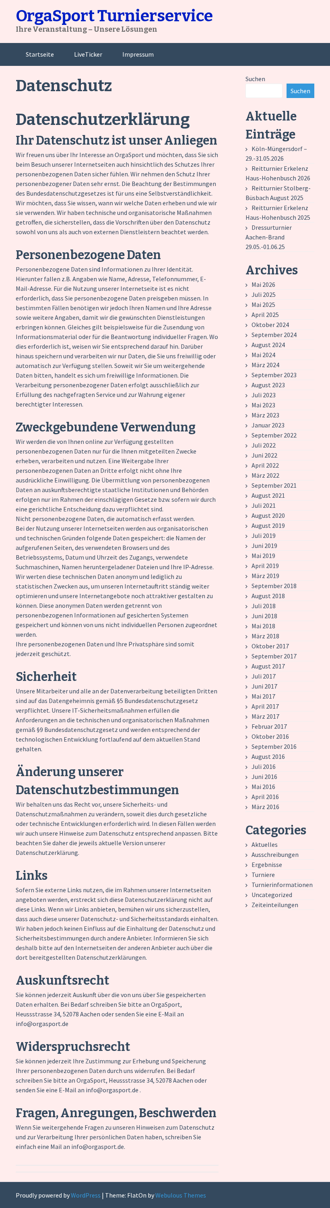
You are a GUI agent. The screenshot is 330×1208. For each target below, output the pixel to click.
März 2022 (265, 475)
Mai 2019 (263, 556)
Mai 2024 (263, 355)
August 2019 (268, 525)
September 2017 (274, 656)
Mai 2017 (263, 696)
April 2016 (265, 797)
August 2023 (268, 385)
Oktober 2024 (270, 325)
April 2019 (265, 566)
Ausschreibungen (275, 854)
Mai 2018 (263, 626)
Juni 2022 (264, 455)
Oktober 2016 (270, 736)
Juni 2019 (264, 546)
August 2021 (268, 495)
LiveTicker (88, 54)
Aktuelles (265, 844)
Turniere (263, 875)
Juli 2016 (264, 766)
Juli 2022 (264, 445)
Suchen (255, 79)
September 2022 (274, 435)
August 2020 (268, 515)
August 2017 (268, 666)
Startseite (40, 54)
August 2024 (268, 345)
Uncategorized (272, 895)
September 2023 (274, 375)
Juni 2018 (264, 616)
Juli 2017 (264, 676)
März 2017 (265, 716)
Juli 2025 (264, 294)
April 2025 (265, 315)
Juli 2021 (264, 505)
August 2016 (268, 756)
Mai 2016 (263, 787)
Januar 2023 (268, 425)
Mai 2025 (263, 304)
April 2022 (265, 465)
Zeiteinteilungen (275, 905)
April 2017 (265, 706)
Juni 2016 (264, 777)
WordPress (86, 1195)
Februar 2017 (269, 726)
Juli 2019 (264, 535)
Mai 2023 (263, 405)
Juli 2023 (264, 395)
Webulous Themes (180, 1195)
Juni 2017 (264, 686)
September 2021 (274, 485)
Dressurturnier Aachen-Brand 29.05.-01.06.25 (268, 237)
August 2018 (268, 596)
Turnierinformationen (282, 885)
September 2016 (274, 746)
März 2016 (265, 807)
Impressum (138, 54)
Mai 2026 (263, 284)
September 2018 (274, 586)
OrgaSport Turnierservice (114, 16)
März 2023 (265, 415)
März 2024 (265, 365)
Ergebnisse (267, 865)
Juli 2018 (264, 606)
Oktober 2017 (270, 646)
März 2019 (265, 576)
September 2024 (274, 335)
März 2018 (265, 636)
